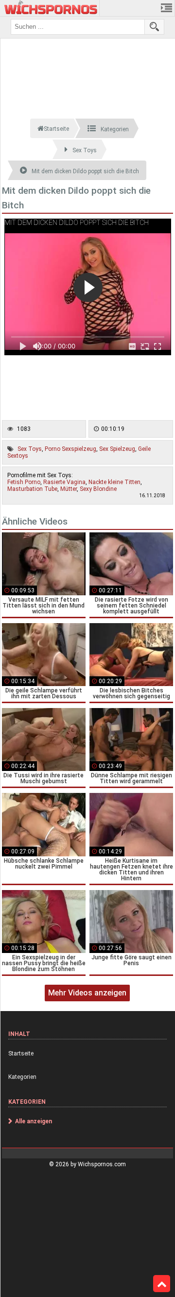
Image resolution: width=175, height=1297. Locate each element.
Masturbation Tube (32, 489)
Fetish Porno (23, 482)
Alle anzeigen (33, 1121)
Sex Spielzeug (117, 449)
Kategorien (22, 1077)
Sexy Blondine (98, 489)
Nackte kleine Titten (114, 482)
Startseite (21, 1053)
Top (161, 1284)
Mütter (68, 489)
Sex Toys (30, 449)
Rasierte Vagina (64, 482)
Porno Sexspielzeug (70, 449)
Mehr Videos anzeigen (87, 992)
